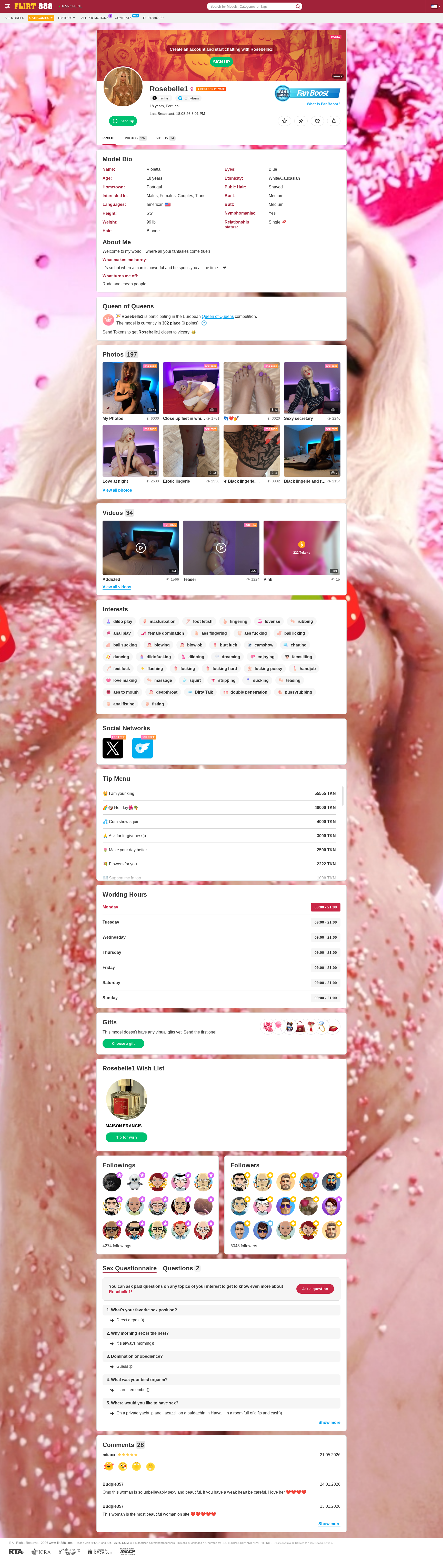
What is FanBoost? (323, 104)
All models (14, 18)
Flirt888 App (153, 18)
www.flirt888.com (61, 1542)
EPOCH (95, 1542)
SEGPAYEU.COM (118, 1542)
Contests (123, 18)
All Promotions (94, 18)
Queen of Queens (218, 316)
